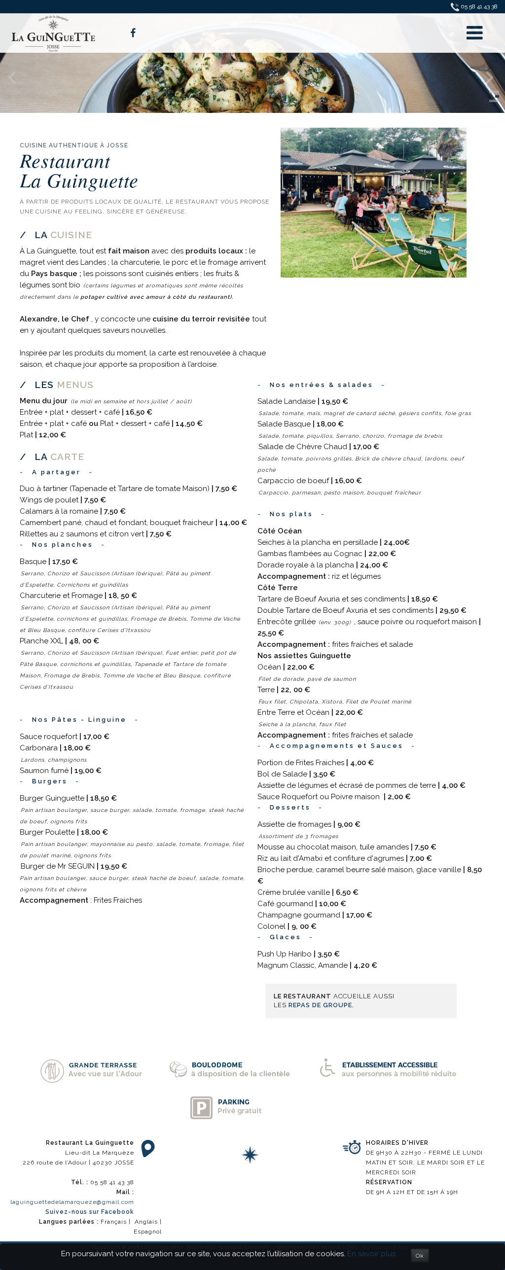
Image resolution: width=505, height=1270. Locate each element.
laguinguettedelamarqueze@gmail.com (72, 1202)
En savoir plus (371, 1253)
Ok (420, 1255)
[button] (494, 92)
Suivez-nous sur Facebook (89, 1211)
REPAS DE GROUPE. (321, 1005)
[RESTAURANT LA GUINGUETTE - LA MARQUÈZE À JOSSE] (54, 32)
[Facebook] (133, 33)
